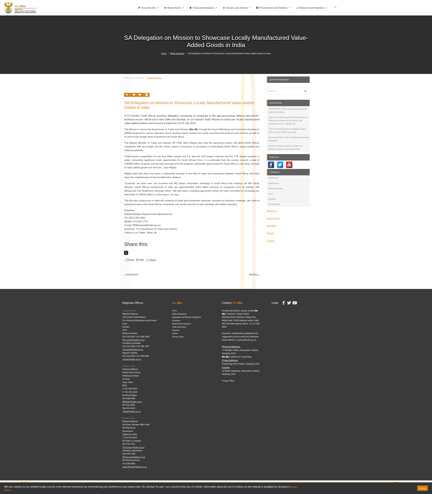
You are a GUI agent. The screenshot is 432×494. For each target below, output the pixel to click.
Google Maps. (246, 357)
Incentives (176, 320)
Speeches (272, 199)
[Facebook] (271, 164)
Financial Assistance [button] (203, 7)
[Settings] (146, 95)
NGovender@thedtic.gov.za (133, 340)
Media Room (273, 183)
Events (270, 233)
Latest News (273, 218)
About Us (272, 210)
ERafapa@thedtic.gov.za (132, 401)
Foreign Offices (228, 381)
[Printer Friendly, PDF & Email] (140, 260)
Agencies (176, 330)
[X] (126, 253)
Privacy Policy (178, 337)
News (270, 194)
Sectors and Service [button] (237, 7)
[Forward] (140, 95)
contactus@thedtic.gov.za (246, 340)
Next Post (254, 274)
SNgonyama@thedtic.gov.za (133, 457)
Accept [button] (422, 488)
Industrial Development (181, 324)
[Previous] (133, 95)
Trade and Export (179, 327)
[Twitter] (280, 164)
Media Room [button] (174, 7)
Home (163, 53)
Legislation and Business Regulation (186, 317)
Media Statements (177, 53)
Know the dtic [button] (148, 7)
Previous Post (131, 274)
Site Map (271, 225)
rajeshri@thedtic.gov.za (131, 359)
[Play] (127, 95)
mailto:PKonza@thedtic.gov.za (134, 467)
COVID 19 (273, 178)
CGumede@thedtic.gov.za (132, 349)
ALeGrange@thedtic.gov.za (133, 447)
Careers (271, 240)
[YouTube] (289, 164)
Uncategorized (274, 204)
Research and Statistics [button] (311, 7)
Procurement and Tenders (273, 7)
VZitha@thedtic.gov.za (131, 411)
